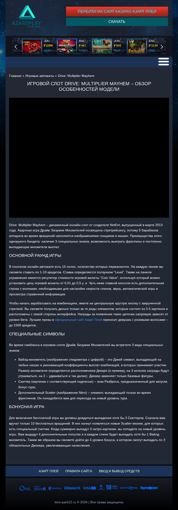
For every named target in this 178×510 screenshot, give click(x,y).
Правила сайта (78, 471)
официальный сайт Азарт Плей (78, 319)
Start (165, 46)
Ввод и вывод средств (119, 471)
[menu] (163, 62)
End (19, 46)
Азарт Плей (48, 471)
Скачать (116, 22)
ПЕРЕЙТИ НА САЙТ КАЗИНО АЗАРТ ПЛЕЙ (117, 11)
